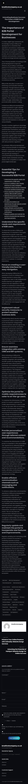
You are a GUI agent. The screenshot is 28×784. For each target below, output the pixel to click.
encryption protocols (7, 599)
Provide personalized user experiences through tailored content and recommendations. (15, 204)
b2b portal (5, 580)
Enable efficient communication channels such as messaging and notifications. (14, 210)
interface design (6, 602)
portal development (7, 582)
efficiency (22, 597)
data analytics (6, 597)
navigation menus (7, 604)
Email (4, 699)
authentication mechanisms (18, 587)
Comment (5, 675)
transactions (6, 612)
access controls (6, 587)
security (14, 609)
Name (4, 693)
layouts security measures (18, 602)
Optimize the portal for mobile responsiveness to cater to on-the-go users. (14, 198)
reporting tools (13, 607)
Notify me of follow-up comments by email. (12, 727)
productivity (5, 607)
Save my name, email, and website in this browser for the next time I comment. (14, 715)
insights (15, 599)
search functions (7, 609)
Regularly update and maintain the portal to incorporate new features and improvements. (14, 216)
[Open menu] (24, 11)
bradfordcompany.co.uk (12, 7)
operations (15, 604)
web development (17, 582)
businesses (17, 589)
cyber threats (13, 594)
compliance (5, 594)
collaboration (6, 592)
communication (14, 592)
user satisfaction (6, 614)
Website (4, 706)
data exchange (14, 597)
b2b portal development (14, 580)
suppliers (20, 609)
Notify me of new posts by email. (11, 733)
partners (21, 604)
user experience (14, 612)
